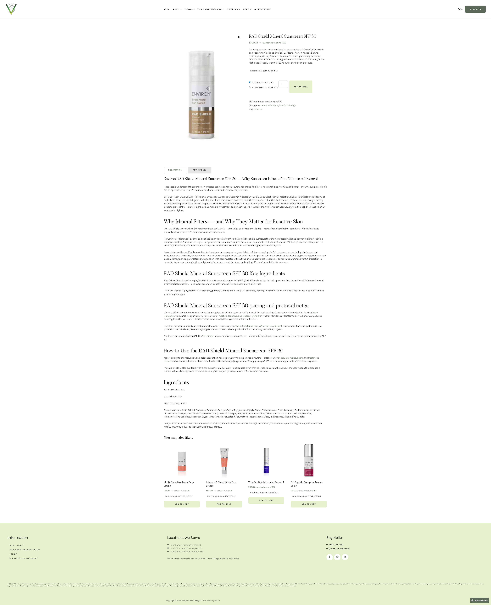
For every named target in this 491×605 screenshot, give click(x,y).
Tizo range (207, 336)
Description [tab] (175, 170)
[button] (180, 9)
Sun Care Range (287, 105)
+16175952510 (336, 545)
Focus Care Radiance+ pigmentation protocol (258, 326)
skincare (257, 109)
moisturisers (296, 357)
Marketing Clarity (212, 600)
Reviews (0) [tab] (199, 170)
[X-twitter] (345, 557)
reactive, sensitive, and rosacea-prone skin (240, 315)
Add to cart (301, 87)
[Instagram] (337, 557)
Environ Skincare (269, 105)
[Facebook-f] (329, 557)
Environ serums (280, 357)
